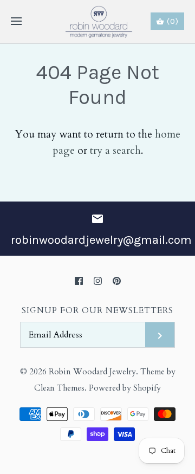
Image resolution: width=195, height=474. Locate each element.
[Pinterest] (117, 281)
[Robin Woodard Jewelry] (97, 21)
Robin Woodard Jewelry (92, 372)
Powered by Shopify (125, 388)
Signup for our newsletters (97, 310)
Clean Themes (59, 388)
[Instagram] (98, 281)
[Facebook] (79, 281)
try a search (115, 151)
